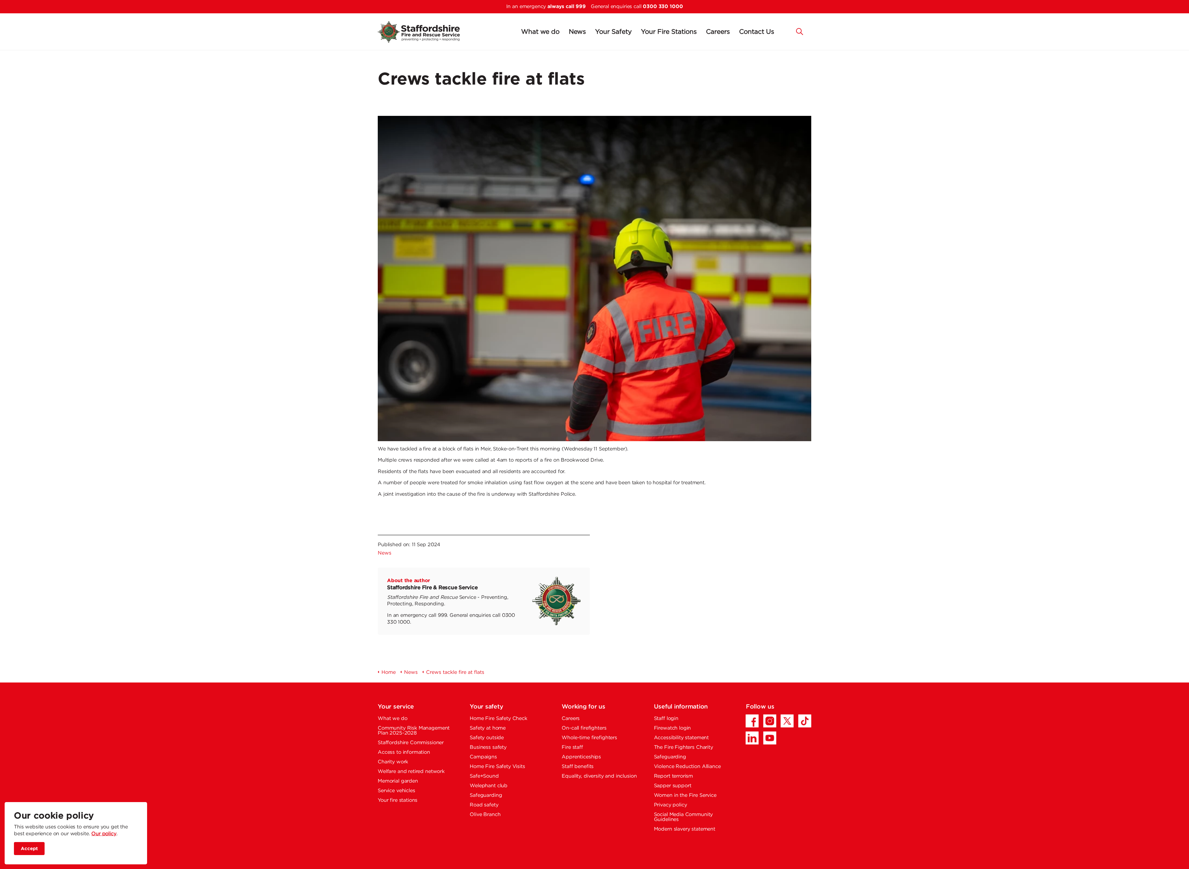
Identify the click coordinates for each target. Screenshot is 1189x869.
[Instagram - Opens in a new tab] (769, 721)
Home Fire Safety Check (498, 718)
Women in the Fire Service (685, 795)
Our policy (103, 834)
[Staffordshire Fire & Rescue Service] (426, 32)
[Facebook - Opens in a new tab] (752, 721)
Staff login (666, 718)
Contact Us (756, 32)
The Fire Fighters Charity (683, 747)
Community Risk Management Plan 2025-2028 (414, 730)
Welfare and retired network (411, 771)
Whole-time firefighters (589, 737)
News (577, 32)
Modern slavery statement (684, 829)
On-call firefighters (584, 728)
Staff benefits (578, 766)
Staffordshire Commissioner (411, 742)
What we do (540, 32)
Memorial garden (398, 781)
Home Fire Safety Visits (497, 766)
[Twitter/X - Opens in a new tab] (787, 721)
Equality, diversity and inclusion (599, 776)
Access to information (404, 752)
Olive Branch (485, 814)
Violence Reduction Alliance (687, 766)
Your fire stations (397, 800)
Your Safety (613, 32)
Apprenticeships (581, 757)
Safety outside (487, 737)
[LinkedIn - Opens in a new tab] (752, 738)
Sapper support (672, 785)
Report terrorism (673, 776)
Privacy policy (670, 805)
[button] (800, 31)
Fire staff (572, 747)
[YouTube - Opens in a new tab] (769, 738)
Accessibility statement (681, 737)
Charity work (393, 762)
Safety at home (488, 728)
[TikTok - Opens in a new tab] (804, 721)
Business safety (488, 747)
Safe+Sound (484, 776)
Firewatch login (672, 728)
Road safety (484, 805)
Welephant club (488, 785)
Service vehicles (396, 790)
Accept (29, 848)
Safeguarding (486, 795)
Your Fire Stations (669, 32)
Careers (718, 32)
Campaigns (483, 757)
